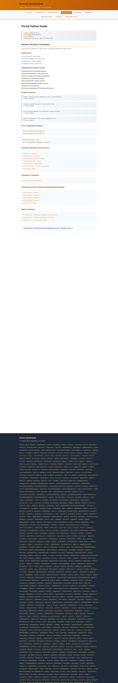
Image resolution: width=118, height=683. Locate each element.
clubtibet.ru (94, 591)
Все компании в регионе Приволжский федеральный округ (42, 228)
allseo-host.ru (72, 469)
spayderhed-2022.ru (84, 511)
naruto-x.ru (54, 511)
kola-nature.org (23, 660)
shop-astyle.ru (31, 655)
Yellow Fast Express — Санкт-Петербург (34, 158)
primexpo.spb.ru (85, 555)
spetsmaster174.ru (24, 624)
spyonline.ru (41, 583)
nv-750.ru (56, 513)
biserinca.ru (22, 608)
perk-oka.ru (22, 511)
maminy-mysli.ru (47, 652)
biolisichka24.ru (62, 541)
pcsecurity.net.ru (66, 608)
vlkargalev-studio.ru (33, 668)
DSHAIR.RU (41, 610)
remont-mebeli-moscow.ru (63, 533)
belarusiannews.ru (64, 668)
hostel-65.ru (58, 455)
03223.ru (21, 444)
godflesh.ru (93, 541)
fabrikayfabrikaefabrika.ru (41, 486)
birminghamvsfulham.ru (90, 547)
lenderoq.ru (49, 591)
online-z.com (87, 583)
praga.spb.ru (88, 549)
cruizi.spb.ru (87, 649)
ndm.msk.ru (31, 602)
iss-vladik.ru (34, 674)
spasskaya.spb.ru (23, 652)
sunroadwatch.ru (72, 641)
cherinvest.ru (62, 569)
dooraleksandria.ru (24, 478)
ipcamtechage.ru (44, 632)
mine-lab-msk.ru (44, 478)
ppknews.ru (33, 613)
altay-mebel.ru (88, 630)
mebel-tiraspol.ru (82, 652)
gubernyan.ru (43, 619)
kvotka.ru (44, 555)
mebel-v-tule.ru (49, 608)
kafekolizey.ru (88, 596)
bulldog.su (56, 660)
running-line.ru (78, 561)
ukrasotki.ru (36, 453)
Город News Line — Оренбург (31, 195)
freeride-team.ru (50, 447)
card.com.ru (22, 577)
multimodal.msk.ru (83, 572)
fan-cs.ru (95, 608)
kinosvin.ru (63, 566)
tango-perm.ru (23, 569)
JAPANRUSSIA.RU (48, 613)
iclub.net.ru (22, 599)
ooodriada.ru (54, 657)
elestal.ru (56, 458)
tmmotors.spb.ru (49, 610)
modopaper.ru (73, 519)
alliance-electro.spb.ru (80, 552)
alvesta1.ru (86, 569)
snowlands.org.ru (72, 632)
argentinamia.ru (78, 508)
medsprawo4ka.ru (85, 483)
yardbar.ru (83, 663)
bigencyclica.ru (92, 558)
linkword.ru (63, 630)
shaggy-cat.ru (77, 466)
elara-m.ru (46, 547)
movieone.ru (93, 511)
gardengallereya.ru (73, 605)
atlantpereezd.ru (23, 450)
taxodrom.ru (71, 616)
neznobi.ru (92, 455)
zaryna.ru (36, 533)
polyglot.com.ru (93, 594)
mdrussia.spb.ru (62, 655)
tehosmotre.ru (81, 469)
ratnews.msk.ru (93, 641)
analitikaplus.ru (33, 583)
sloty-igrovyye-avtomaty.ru (73, 525)
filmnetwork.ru (49, 566)
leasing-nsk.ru (72, 638)
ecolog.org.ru (80, 549)
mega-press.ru (78, 444)
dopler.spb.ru (89, 599)
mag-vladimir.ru (75, 663)
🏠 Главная (29, 12)
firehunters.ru (89, 461)
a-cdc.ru (43, 450)
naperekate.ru (43, 489)
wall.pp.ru (47, 671)
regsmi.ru (41, 566)
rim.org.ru (76, 613)
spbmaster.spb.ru (32, 660)
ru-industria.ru (23, 544)
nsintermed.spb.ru (58, 649)
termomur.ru (74, 533)
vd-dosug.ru (80, 453)
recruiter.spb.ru (65, 580)
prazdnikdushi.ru (41, 444)
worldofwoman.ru (51, 536)
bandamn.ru (29, 480)
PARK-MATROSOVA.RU (84, 577)
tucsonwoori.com (76, 643)
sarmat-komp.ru (23, 549)
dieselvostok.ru (91, 563)
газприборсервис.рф (31, 663)
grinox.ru (45, 599)
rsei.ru (49, 666)
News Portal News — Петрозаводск (32, 163)
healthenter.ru (91, 536)
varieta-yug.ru (89, 469)
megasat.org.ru (76, 635)
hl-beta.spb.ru (36, 563)
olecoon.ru (73, 453)
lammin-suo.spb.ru (54, 561)
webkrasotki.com (53, 569)
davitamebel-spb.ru (74, 588)
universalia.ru (51, 533)
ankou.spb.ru (79, 569)
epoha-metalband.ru (64, 563)
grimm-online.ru (64, 660)
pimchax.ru (85, 486)
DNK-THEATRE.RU (24, 632)
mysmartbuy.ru (47, 516)
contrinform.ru (47, 655)
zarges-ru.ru (76, 544)
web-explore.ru (93, 444)
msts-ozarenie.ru (62, 599)
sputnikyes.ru (51, 572)
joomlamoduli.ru (28, 643)
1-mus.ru (51, 478)
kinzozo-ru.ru (37, 555)
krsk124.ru (81, 580)
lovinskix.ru (22, 461)
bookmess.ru (56, 630)
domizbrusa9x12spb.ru (92, 516)
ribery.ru (92, 522)
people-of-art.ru (77, 591)
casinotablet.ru (43, 533)
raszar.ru (81, 491)
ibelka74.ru (93, 666)
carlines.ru (45, 594)
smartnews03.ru (38, 461)
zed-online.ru (78, 486)
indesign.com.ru (23, 666)
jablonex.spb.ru (48, 630)
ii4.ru (57, 619)
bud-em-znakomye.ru (34, 450)
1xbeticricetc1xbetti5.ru (59, 472)
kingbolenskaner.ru (60, 594)
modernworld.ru (57, 627)
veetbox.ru (49, 444)
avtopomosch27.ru (48, 513)
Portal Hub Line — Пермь (29, 203)
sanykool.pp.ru (38, 677)
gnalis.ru (28, 464)
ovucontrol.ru (61, 525)
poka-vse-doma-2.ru (42, 466)
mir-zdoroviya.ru (47, 596)
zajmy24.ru (52, 483)
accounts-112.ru (36, 469)
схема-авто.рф (45, 580)
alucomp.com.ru (46, 679)
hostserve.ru (66, 455)
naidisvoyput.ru (56, 666)
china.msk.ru (50, 660)
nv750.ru (47, 519)
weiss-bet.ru (30, 533)
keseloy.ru (22, 663)
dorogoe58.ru (35, 616)
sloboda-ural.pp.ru (57, 583)
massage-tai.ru (40, 541)
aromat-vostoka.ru (24, 585)
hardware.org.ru (36, 580)
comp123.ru (76, 527)
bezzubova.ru (86, 591)
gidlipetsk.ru (22, 596)
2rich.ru (52, 455)
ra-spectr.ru (47, 657)
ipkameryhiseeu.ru (34, 624)
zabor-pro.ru (22, 616)
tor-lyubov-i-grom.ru (72, 511)
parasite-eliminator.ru (35, 627)
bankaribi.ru (75, 491)
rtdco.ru (57, 505)
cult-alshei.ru (40, 613)
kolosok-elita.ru (46, 558)
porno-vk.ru (60, 453)
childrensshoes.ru (82, 632)
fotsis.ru (82, 588)
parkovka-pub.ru (90, 677)
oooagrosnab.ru (87, 450)
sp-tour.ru (89, 608)
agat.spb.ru (94, 577)
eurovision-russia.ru (32, 447)
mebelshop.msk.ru (56, 585)
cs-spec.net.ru (79, 630)
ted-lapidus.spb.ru (24, 627)
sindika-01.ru (39, 475)
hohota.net (75, 583)
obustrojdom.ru (79, 610)
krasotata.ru (33, 444)
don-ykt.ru (83, 527)
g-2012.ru (21, 469)
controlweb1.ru (23, 555)
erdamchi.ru (22, 536)
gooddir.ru (30, 569)
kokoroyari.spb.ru (23, 591)
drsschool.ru (77, 602)
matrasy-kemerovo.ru (57, 516)
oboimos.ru (90, 619)
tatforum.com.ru (55, 679)
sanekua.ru (55, 643)
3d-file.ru (49, 472)
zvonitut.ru (54, 541)
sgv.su (35, 569)
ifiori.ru (73, 621)
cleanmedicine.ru (23, 525)
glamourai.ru (83, 613)
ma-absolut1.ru (38, 513)
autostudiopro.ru (77, 447)
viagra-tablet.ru (84, 478)
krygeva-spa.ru (87, 561)
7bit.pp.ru (82, 574)
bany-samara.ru (43, 666)
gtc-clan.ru (63, 671)
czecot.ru (80, 649)
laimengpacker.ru (44, 616)
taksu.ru (70, 527)
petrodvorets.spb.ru (47, 649)
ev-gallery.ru (91, 466)
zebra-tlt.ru (30, 544)
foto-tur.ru (48, 530)
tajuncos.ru (39, 522)
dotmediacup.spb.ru (72, 652)
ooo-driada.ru (30, 596)
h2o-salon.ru (70, 566)
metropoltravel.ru (64, 530)
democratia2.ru (23, 630)
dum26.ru (42, 624)
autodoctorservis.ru (32, 552)
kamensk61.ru (90, 655)
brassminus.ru (90, 613)
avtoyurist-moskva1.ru (25, 580)
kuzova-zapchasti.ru (55, 616)
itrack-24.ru (58, 447)
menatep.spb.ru (54, 677)
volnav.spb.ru (63, 574)
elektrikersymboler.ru (41, 572)
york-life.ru (77, 522)
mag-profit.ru (57, 638)
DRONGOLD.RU (90, 627)
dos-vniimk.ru (82, 668)
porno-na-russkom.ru (75, 455)
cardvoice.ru (66, 519)
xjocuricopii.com (58, 610)
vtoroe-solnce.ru (70, 646)
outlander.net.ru (74, 660)
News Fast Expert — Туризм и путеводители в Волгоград (38, 217)
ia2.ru (20, 558)
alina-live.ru (56, 668)
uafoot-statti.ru (70, 472)
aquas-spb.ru (46, 646)
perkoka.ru (85, 508)
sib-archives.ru (59, 475)
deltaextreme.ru (23, 641)
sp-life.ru (45, 475)
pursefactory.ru (62, 511)
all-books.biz (91, 652)
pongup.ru (64, 461)
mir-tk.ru (38, 491)
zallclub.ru (75, 572)
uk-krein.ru (83, 655)
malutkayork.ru (78, 566)
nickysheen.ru (78, 646)
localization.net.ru (86, 635)
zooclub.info (22, 657)
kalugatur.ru (89, 574)
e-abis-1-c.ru (67, 475)
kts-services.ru (23, 475)
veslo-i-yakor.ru (74, 530)
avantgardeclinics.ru (24, 646)
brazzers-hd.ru (93, 486)
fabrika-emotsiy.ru (72, 577)
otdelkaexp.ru (33, 585)
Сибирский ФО (88, 12)
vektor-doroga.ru (64, 458)
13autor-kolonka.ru (38, 455)
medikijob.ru (22, 605)
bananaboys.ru (47, 643)
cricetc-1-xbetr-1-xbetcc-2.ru (80, 464)
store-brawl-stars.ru (86, 472)
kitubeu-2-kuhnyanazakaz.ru (69, 489)
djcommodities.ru (39, 519)
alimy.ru (81, 583)
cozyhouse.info (23, 668)
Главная (21, 7)
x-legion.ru (51, 475)
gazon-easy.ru (29, 599)
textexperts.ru (23, 538)
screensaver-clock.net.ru (52, 574)
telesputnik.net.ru (39, 671)
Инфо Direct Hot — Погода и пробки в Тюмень (35, 220)
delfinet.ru (43, 458)
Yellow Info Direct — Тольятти (31, 197)
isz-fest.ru (36, 574)
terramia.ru (56, 605)
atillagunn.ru (43, 472)
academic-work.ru (38, 643)
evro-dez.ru (22, 513)
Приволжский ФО (66, 12)
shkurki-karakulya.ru (52, 549)
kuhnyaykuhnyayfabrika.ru (40, 497)
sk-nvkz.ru (82, 627)
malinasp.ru (57, 566)
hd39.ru (79, 638)
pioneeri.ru (31, 549)
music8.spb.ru (74, 580)
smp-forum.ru (65, 585)
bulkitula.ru (34, 464)
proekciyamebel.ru (59, 613)
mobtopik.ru (57, 608)
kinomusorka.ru (54, 547)
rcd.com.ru (85, 638)
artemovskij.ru (81, 599)
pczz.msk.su (38, 649)
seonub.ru (47, 541)
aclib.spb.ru (40, 638)
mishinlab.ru (85, 455)
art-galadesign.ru (23, 588)
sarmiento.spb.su (35, 561)
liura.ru (76, 461)
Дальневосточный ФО (46, 16)
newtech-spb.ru (23, 541)
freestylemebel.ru (33, 666)
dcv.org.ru (87, 621)
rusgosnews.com (81, 563)
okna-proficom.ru (38, 544)
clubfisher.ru (81, 533)
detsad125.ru (38, 596)
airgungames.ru (64, 469)
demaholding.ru (57, 508)
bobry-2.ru (62, 646)
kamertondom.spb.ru (43, 552)
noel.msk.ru (34, 646)
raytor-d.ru (36, 472)
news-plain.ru (63, 513)
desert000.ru (61, 621)
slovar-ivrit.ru (32, 525)
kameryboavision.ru (52, 577)
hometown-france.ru (43, 464)
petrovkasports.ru (48, 522)
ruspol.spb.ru (49, 624)
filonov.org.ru (30, 657)
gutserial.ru (54, 655)
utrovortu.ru (32, 547)
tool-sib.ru (74, 608)
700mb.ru (42, 668)
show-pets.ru (29, 461)
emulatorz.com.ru (36, 679)
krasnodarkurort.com (31, 608)
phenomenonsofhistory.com (26, 671)
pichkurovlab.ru (54, 527)
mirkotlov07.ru (32, 641)
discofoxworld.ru (47, 461)
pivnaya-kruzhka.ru (33, 538)
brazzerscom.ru (76, 483)
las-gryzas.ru (50, 674)
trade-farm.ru (73, 516)
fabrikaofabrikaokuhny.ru (89, 494)
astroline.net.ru (78, 594)
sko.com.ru (65, 588)
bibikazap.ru (75, 671)
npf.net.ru (76, 574)
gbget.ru (87, 519)
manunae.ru (81, 519)
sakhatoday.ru (31, 572)
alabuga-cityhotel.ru (88, 447)
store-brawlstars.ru (93, 475)
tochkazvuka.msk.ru (67, 591)
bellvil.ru (21, 674)
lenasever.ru (89, 458)
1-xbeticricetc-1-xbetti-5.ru (57, 464)
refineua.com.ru (71, 630)
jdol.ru (84, 538)
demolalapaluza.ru (53, 538)
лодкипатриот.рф (79, 596)
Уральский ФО (78, 12)
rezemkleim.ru (32, 541)
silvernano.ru (50, 458)
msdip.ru (79, 538)
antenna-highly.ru (34, 478)
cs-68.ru (96, 489)
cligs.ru (69, 671)
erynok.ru (47, 544)
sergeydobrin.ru (57, 591)
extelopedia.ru (44, 561)
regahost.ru (38, 558)
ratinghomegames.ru (24, 619)
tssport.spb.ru (63, 619)
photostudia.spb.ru (40, 605)
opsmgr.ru (84, 466)
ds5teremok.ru (32, 638)
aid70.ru (95, 599)
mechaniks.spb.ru (34, 632)
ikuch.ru (33, 621)
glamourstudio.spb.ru (87, 657)
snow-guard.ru (34, 508)
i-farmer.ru (31, 630)
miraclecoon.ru (57, 461)
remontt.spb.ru (30, 605)
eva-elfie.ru (42, 530)
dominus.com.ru (23, 677)
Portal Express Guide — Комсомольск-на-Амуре (36, 166)
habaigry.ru (92, 572)
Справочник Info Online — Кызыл (32, 161)
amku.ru (57, 674)
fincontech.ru (36, 480)
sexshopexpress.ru (67, 447)
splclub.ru (70, 522)
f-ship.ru (36, 566)
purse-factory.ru (74, 478)
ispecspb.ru (31, 558)
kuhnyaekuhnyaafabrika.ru (26, 497)
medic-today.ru (63, 527)
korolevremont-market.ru (63, 450)
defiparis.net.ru (42, 674)
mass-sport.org (39, 630)
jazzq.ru (75, 649)
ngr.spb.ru (73, 563)
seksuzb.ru (64, 494)
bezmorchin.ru (93, 555)
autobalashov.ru (23, 547)
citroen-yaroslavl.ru (83, 641)
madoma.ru (33, 522)
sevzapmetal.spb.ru (88, 624)
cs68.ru (50, 491)
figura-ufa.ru (49, 668)
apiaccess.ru (48, 602)
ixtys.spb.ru (72, 657)
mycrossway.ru (41, 641)
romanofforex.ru (23, 583)
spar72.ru (81, 674)
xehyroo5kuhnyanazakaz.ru (26, 486)
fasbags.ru (91, 478)
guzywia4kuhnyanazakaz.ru (75, 494)
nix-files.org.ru (23, 572)
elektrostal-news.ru (51, 450)
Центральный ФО (39, 12)
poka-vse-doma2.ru (54, 469)
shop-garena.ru (68, 464)
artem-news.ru (88, 605)
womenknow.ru (74, 668)
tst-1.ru (71, 466)
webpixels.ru (30, 649)
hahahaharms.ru (58, 466)
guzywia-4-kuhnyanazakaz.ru (27, 491)
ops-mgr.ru (28, 469)
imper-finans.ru (69, 613)
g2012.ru (66, 466)
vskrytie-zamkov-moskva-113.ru (57, 486)
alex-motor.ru (69, 594)
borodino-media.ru (84, 530)
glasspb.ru (82, 461)
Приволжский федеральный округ (32, 7)
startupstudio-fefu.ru (66, 544)
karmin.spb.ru (41, 663)
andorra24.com (72, 619)
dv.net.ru (96, 668)
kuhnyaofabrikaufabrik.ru (54, 489)
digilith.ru (46, 527)
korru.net (27, 561)
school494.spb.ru (45, 563)
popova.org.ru (82, 671)
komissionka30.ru (48, 638)
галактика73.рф (57, 588)
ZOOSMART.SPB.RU (86, 602)
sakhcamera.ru (70, 552)
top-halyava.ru (23, 466)
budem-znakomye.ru (76, 450)
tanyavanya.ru (62, 538)
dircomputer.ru (83, 536)
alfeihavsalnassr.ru (24, 522)
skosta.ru (51, 632)
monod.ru (69, 655)
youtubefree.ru (93, 513)
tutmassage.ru (72, 549)
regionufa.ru (22, 533)
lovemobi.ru (22, 679)
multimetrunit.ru (82, 608)
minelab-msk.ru (72, 480)
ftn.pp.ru (29, 616)
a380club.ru (70, 508)
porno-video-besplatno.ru (43, 525)
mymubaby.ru (54, 563)
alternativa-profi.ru (65, 679)
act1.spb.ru (85, 594)
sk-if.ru (21, 643)
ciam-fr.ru (64, 444)
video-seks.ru (67, 491)
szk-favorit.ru (38, 594)
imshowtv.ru (41, 608)
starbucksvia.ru (36, 458)
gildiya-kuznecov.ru (40, 577)
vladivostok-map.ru (58, 491)
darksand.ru (56, 480)
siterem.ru (62, 596)
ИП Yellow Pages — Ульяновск (31, 200)
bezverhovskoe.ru (68, 602)
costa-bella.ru (58, 555)
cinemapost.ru (57, 444)
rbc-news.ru (94, 453)
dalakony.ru (95, 602)
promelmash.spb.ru (63, 657)
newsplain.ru (58, 519)
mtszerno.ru (49, 635)
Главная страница (66, 228)
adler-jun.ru (22, 480)
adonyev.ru (87, 453)
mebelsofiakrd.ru (23, 635)
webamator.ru (30, 513)
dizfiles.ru (85, 513)
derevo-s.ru (39, 655)
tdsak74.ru (30, 555)
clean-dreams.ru (61, 536)
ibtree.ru (31, 677)
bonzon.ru (27, 674)
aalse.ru (64, 508)
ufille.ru (27, 444)
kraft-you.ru (71, 444)
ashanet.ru (66, 516)
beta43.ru (68, 643)
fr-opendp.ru (57, 624)
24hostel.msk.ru (23, 566)
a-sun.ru (57, 632)
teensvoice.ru (90, 527)
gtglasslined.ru (51, 619)
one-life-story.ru (94, 464)
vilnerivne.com (54, 646)
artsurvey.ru (82, 679)
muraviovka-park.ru (41, 536)
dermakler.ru (74, 679)
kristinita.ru (75, 536)
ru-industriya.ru (85, 525)
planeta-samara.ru (37, 516)
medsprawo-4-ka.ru (24, 483)
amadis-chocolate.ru (40, 549)
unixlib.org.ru (46, 677)
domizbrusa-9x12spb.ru (45, 508)
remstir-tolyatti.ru (71, 538)
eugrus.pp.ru (67, 555)
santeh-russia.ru (23, 610)
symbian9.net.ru (33, 610)
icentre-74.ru (65, 638)
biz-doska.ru (55, 530)
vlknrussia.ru (44, 491)
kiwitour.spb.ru (90, 663)
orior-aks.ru (22, 594)
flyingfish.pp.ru (23, 638)
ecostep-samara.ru (41, 588)
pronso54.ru (82, 458)
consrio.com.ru (62, 558)
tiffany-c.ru (32, 588)
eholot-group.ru (74, 627)
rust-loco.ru (22, 563)
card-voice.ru (90, 505)
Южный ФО (58, 16)
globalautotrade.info (57, 602)
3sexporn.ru (44, 480)
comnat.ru (70, 574)
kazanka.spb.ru (30, 577)
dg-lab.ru (52, 580)
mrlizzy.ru (90, 632)
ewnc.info (42, 574)
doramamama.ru (30, 536)
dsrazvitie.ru (79, 616)
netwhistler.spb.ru (91, 671)
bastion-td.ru (73, 585)
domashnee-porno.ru (32, 530)
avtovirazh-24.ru (68, 649)
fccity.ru (78, 657)
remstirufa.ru (89, 533)
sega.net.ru (90, 668)
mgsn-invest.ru (64, 666)
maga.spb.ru (82, 660)
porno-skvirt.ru (23, 455)
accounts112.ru (32, 466)
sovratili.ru (66, 453)
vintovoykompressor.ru (77, 547)
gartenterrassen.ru (64, 677)
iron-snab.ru (51, 555)
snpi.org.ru (71, 561)
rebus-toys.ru (63, 480)
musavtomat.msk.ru (69, 610)
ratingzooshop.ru (39, 602)
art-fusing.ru (57, 641)
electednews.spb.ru (65, 674)
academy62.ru (63, 605)
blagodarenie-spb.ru (43, 483)
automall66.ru (66, 663)
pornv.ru (96, 447)
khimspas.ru (94, 679)
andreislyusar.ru (46, 511)
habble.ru (28, 458)
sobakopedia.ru (29, 574)
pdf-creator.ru (94, 569)
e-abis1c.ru (77, 472)
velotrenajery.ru (74, 458)
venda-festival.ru (82, 475)
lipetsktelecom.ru (40, 494)
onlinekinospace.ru (55, 544)
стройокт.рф (22, 649)
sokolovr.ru (90, 538)
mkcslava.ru (62, 547)
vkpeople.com (38, 652)
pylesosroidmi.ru (55, 671)
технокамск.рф (39, 657)
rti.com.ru (81, 605)
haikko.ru (21, 574)
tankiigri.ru (87, 674)
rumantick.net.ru (41, 635)
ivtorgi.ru (67, 621)
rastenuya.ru (22, 447)
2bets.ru (68, 547)
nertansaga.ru (71, 513)
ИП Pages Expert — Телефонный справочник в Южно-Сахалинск (40, 215)
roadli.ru (29, 516)
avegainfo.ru (76, 558)
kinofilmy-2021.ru (43, 538)
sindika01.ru (74, 475)
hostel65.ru (71, 461)
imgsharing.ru (22, 530)
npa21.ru (44, 621)
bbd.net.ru (48, 585)
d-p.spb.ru (49, 588)
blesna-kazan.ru (34, 591)
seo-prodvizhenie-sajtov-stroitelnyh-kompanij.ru (73, 505)
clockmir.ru (86, 646)
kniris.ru (31, 652)
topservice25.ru (35, 619)
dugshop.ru (29, 563)
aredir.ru (88, 679)
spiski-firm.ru (39, 547)
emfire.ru (21, 453)
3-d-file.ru (50, 466)
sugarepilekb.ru (38, 599)
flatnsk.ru (51, 594)
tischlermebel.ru (58, 663)
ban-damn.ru (66, 478)
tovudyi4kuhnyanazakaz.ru (53, 494)
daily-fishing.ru (57, 635)
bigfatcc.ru (22, 458)
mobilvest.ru (41, 585)
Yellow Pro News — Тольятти (31, 192)
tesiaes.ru (95, 574)
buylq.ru (40, 646)
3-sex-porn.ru (58, 478)
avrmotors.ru (91, 585)
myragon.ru (49, 605)
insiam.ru (69, 558)
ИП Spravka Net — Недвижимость (32, 180)
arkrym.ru (69, 536)
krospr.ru (30, 455)
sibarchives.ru (37, 511)
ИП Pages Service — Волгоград (31, 156)
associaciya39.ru (75, 555)
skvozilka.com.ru (80, 677)
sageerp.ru (64, 616)
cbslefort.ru (64, 641)
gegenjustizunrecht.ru (85, 544)
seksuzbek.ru (43, 453)
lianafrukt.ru (62, 643)
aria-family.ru (22, 516)
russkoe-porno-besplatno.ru (26, 527)
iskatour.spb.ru (63, 561)
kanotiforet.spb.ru (62, 549)
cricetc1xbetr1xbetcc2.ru (25, 472)
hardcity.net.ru (86, 616)
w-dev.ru (31, 566)
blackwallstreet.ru (81, 619)
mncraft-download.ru (72, 541)
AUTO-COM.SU (67, 583)
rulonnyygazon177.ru (24, 508)
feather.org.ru (74, 674)
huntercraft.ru (93, 646)
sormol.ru (47, 455)
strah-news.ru (41, 447)
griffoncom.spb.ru (62, 577)
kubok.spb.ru (88, 580)
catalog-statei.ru (80, 621)
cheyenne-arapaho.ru (76, 624)
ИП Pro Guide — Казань (29, 168)
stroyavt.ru (90, 552)
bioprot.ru (91, 638)
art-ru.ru (28, 679)
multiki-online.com (43, 569)
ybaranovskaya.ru (24, 613)
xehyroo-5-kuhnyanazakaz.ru (85, 489)
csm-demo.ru (44, 469)
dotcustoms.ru (81, 516)
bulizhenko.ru (32, 635)
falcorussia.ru (22, 552)
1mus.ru (50, 480)
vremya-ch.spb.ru (52, 621)
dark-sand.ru (31, 475)
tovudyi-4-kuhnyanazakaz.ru (63, 483)
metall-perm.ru (23, 602)
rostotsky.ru (93, 530)
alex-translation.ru (86, 643)
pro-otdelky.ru (28, 453)
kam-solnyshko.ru (65, 624)
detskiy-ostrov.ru (71, 569)
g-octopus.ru (29, 511)
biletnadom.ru (70, 486)
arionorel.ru (55, 652)
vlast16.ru (21, 561)
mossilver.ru (42, 591)
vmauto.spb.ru (23, 655)
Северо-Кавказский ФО (71, 16)
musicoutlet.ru (42, 660)
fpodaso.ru (95, 450)
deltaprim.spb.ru (87, 566)
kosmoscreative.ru (82, 585)
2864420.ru (34, 483)
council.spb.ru (70, 596)
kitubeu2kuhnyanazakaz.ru (32, 489)
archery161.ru (83, 558)
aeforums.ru (68, 572)
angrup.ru (58, 580)
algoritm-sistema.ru (84, 541)
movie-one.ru (93, 508)
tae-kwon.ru (54, 558)
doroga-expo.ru (85, 522)
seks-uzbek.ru (52, 453)
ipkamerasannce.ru (74, 666)
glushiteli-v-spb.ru (67, 635)
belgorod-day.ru (39, 527)
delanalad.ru (79, 513)
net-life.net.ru (53, 552)
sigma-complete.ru (46, 627)
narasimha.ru (30, 519)
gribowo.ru (22, 464)
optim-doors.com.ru (24, 621)
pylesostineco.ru (53, 599)
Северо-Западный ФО (52, 12)
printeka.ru (72, 677)
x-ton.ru (52, 519)
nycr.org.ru (38, 621)
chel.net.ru (94, 561)
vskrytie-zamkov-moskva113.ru (27, 494)
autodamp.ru (22, 519)
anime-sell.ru (89, 660)
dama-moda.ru (65, 627)
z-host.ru (21, 489)
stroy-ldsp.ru (63, 632)
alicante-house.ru (84, 666)
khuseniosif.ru (62, 652)
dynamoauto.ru (30, 594)
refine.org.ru (76, 655)
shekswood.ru (49, 663)
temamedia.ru (49, 641)
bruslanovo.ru (55, 596)
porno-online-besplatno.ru (60, 522)
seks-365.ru (54, 525)
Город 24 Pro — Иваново (29, 153)
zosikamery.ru (48, 583)
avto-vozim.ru (61, 552)
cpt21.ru (25, 558)
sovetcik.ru (87, 610)
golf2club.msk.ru (60, 572)
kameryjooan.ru (72, 599)
